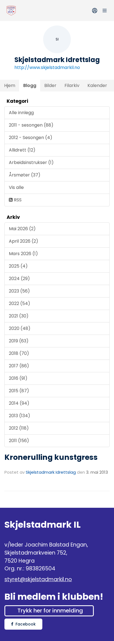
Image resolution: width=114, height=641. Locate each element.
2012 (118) (19, 428)
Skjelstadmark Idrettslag (51, 472)
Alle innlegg (21, 112)
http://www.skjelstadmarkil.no (47, 67)
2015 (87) (19, 391)
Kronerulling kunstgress (51, 457)
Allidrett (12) (22, 150)
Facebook (25, 624)
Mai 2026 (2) (22, 228)
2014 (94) (19, 403)
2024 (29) (19, 278)
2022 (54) (19, 303)
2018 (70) (19, 353)
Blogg (29, 85)
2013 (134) (19, 415)
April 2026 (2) (23, 241)
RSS (17, 200)
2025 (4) (18, 266)
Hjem (9, 85)
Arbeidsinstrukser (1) (31, 162)
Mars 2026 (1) (23, 253)
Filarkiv (71, 85)
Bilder (50, 85)
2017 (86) (19, 366)
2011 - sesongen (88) (31, 125)
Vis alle (16, 187)
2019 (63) (18, 341)
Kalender (97, 85)
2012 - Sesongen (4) (30, 137)
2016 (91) (18, 378)
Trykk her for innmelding (50, 610)
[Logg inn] (95, 11)
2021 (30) (18, 316)
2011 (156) (19, 440)
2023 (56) (19, 291)
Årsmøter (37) (24, 175)
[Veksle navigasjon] (105, 11)
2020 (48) (19, 328)
